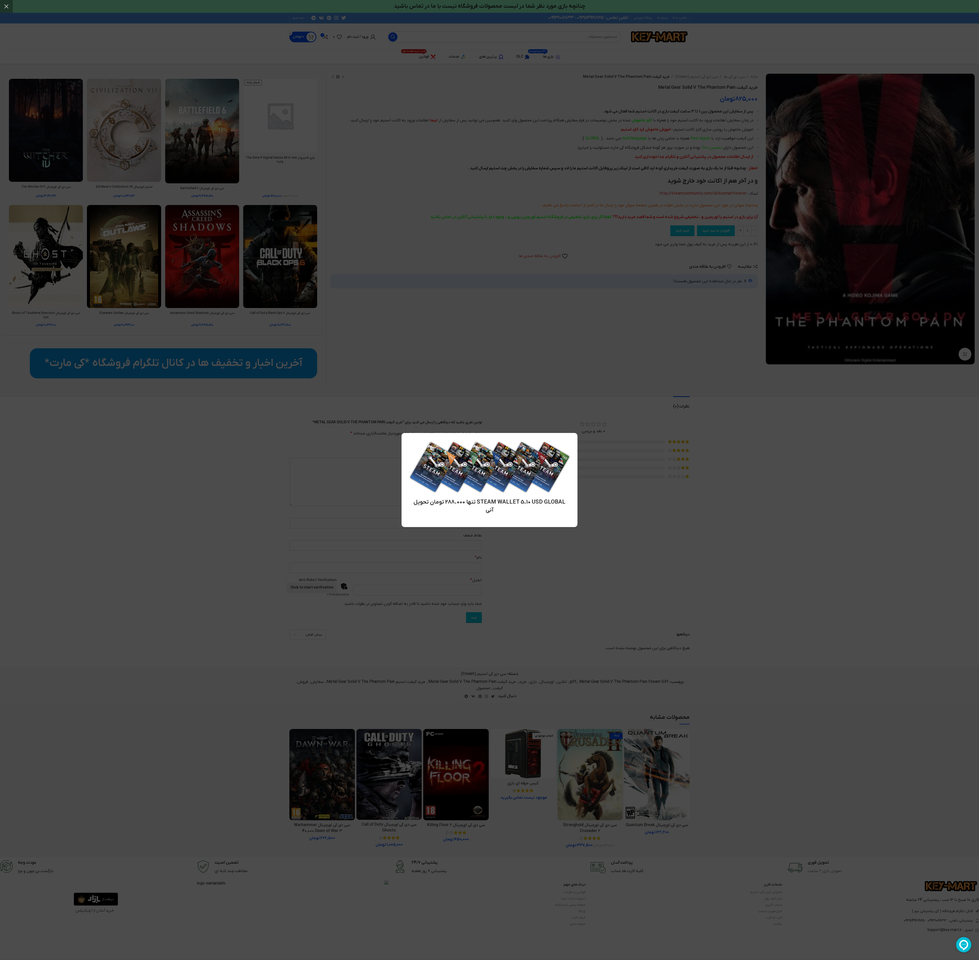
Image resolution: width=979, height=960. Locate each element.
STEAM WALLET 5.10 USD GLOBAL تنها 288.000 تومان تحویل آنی (489, 506)
